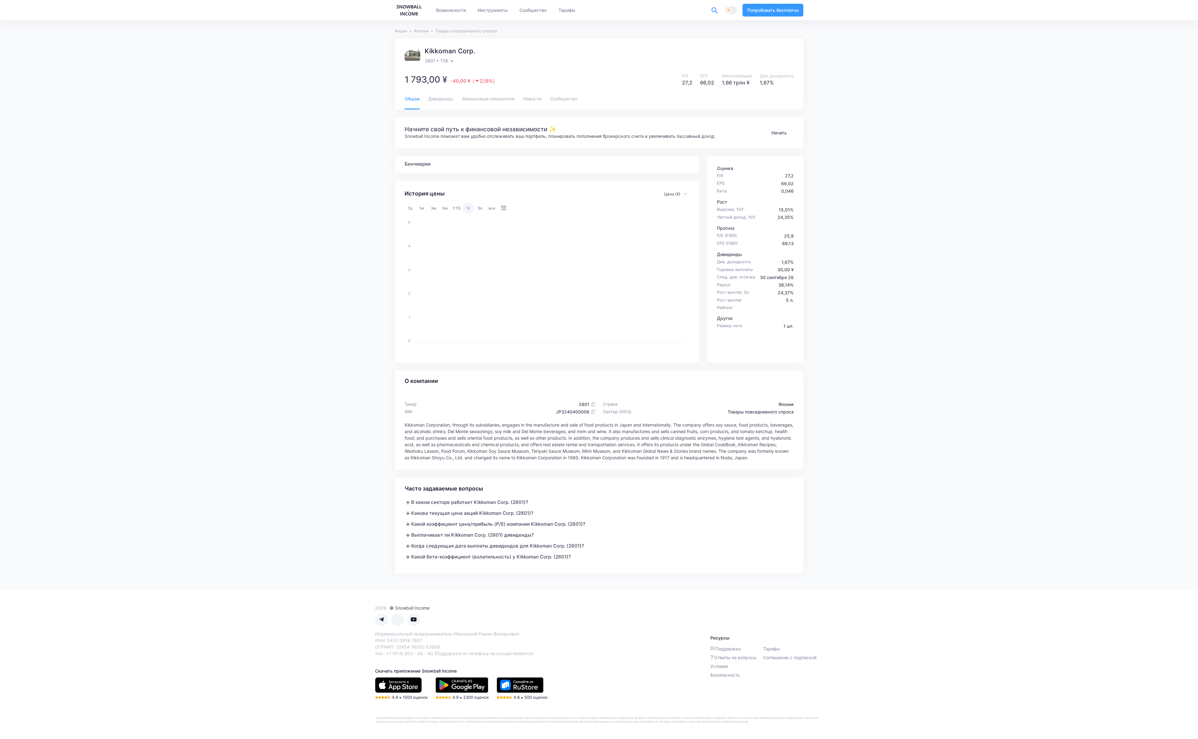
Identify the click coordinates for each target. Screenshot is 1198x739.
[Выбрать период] (503, 208)
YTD (457, 208)
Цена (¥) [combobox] (672, 193)
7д (410, 208)
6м (445, 208)
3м (433, 208)
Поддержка (728, 648)
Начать (779, 132)
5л (480, 208)
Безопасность (725, 675)
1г (468, 208)
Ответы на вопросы (735, 657)
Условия (719, 666)
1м (421, 208)
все (492, 208)
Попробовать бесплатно (773, 10)
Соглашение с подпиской (789, 657)
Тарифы (771, 648)
